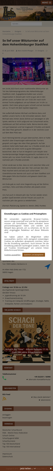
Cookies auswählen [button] (12, 255)
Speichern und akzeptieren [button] (34, 255)
